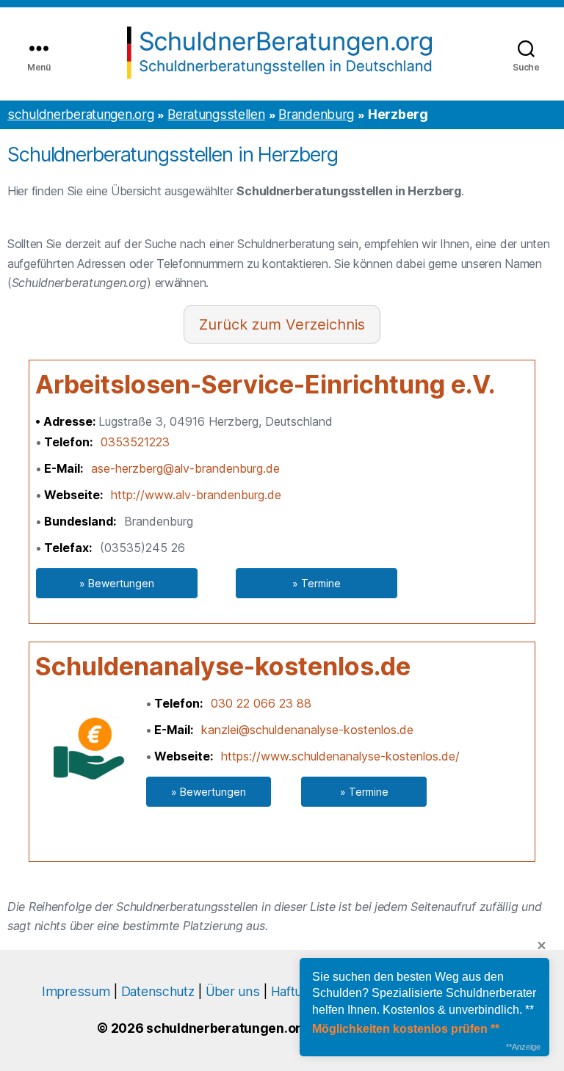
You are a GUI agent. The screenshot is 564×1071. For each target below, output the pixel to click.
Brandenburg (316, 114)
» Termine (316, 583)
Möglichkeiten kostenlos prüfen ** (405, 1029)
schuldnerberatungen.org (80, 114)
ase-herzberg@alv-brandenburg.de (185, 468)
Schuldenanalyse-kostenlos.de (223, 666)
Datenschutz (158, 991)
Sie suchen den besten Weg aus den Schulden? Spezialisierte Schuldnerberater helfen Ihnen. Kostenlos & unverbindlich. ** (424, 993)
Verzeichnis (325, 324)
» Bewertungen (116, 583)
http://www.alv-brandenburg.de (196, 494)
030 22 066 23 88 (261, 703)
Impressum (75, 991)
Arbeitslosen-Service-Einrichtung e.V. (265, 384)
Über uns (233, 991)
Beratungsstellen (215, 114)
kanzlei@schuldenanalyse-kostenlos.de (307, 729)
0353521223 (135, 442)
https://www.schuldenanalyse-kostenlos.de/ (340, 756)
